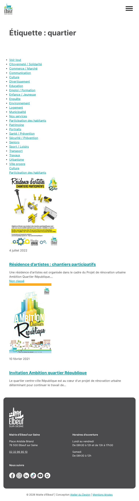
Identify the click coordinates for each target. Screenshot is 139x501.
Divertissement (19, 81)
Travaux (14, 155)
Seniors (14, 142)
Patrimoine (16, 125)
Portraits (15, 129)
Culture (14, 77)
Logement (16, 107)
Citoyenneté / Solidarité (25, 64)
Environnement (19, 103)
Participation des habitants (27, 120)
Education (16, 86)
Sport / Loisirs (19, 146)
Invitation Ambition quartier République (48, 372)
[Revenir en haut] (131, 493)
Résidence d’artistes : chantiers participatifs (52, 264)
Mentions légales (103, 494)
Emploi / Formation (22, 90)
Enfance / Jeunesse (22, 94)
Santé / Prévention (22, 133)
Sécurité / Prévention (23, 138)
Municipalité (17, 112)
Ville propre (17, 164)
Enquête (14, 99)
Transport (16, 151)
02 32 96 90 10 (18, 451)
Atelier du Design (80, 494)
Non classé (16, 281)
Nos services (18, 116)
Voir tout (15, 60)
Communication (20, 73)
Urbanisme (16, 159)
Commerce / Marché (23, 68)
